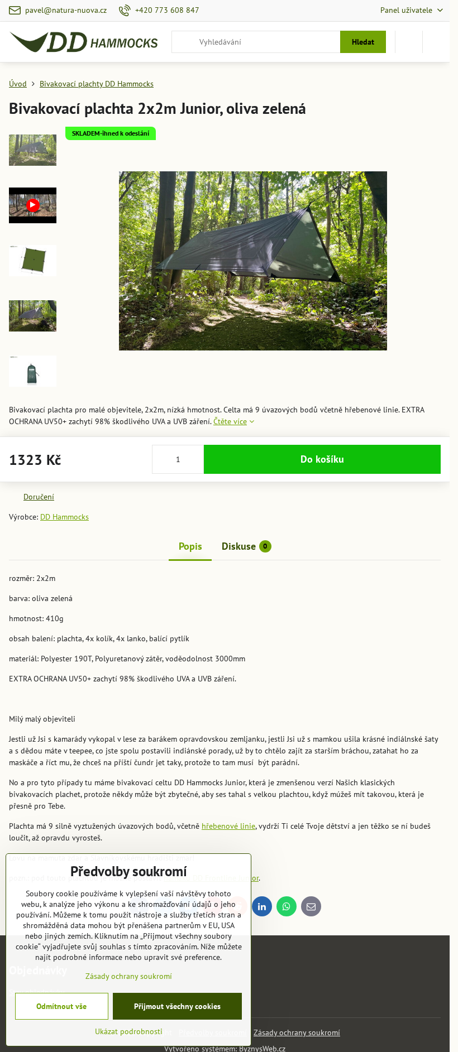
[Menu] (436, 42)
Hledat (363, 42)
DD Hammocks (64, 517)
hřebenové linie (228, 826)
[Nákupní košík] (408, 42)
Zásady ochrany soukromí (297, 1032)
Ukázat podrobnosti (129, 1031)
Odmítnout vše (61, 1006)
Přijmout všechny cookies (177, 1006)
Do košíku (322, 459)
